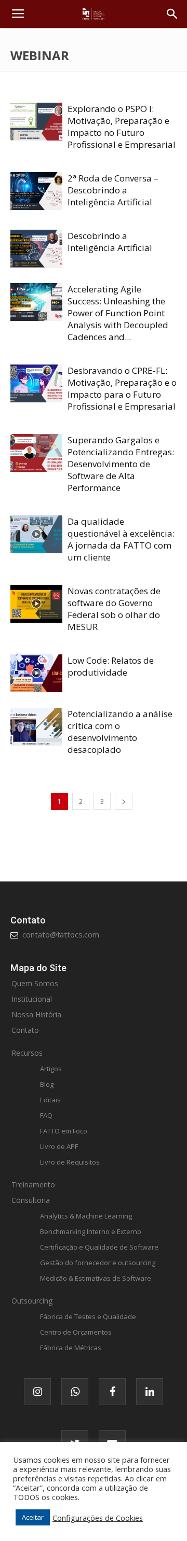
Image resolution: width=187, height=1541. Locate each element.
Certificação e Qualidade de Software (99, 1247)
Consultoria (30, 1200)
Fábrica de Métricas (70, 1347)
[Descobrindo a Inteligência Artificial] (36, 249)
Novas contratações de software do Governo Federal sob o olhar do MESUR (114, 609)
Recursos (27, 1053)
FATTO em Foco (63, 1131)
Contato (25, 1030)
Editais (50, 1099)
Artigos (51, 1068)
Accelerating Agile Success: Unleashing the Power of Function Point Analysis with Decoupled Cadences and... (118, 313)
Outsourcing (31, 1301)
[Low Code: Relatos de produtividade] (36, 673)
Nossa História (36, 1014)
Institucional (31, 999)
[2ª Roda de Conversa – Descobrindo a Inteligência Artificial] (36, 191)
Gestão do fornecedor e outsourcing (97, 1262)
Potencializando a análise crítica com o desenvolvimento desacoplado (120, 731)
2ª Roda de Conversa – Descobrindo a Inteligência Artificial (113, 190)
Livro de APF (59, 1146)
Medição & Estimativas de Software (95, 1278)
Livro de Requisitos (70, 1162)
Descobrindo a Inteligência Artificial (110, 242)
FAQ (46, 1115)
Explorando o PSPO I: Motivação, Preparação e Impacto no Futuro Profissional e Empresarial (122, 126)
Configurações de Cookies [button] (97, 1517)
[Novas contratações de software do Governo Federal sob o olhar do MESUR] (36, 604)
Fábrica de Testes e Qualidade (88, 1316)
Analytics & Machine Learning (86, 1216)
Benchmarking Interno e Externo (90, 1231)
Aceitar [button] (33, 1517)
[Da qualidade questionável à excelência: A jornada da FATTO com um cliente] (36, 534)
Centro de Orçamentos (76, 1332)
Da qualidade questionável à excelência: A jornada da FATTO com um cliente (121, 539)
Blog (47, 1084)
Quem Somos (34, 983)
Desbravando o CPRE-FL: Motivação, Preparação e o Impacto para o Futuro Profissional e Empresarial (122, 388)
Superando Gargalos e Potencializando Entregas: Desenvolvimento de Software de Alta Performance (121, 464)
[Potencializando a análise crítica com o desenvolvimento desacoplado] (36, 727)
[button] (172, 14)
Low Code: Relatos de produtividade (111, 666)
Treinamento (33, 1184)
